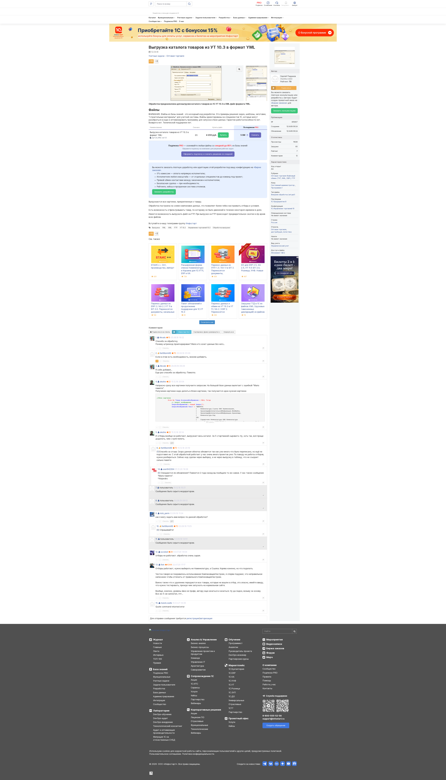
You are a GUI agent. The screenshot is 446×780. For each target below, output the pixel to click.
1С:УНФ (232, 681)
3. (156, 366)
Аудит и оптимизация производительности (164, 731)
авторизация (206, 618)
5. (156, 432)
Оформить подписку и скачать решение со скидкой (207, 154)
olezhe (163, 381)
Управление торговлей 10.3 (199, 228)
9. (156, 513)
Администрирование (163, 696)
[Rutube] (294, 764)
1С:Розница (234, 688)
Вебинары (196, 703)
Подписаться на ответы (161, 332)
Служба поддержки (276, 696)
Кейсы (194, 695)
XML (170, 228)
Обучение (234, 639)
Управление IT (198, 662)
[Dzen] (282, 764)
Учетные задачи (161, 681)
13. (157, 565)
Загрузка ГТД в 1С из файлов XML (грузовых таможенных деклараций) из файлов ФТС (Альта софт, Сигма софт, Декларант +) (253, 311)
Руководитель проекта (240, 651)
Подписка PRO (160, 673)
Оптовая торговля (278, 176)
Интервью (158, 655)
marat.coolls (166, 603)
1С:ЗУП (232, 692)
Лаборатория (161, 710)
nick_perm (164, 513)
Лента (156, 651)
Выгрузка (156, 228)
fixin (162, 565)
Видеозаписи (274, 644)
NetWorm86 (165, 353)
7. (156, 488)
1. (156, 337)
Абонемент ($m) (278, 253)
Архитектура (197, 666)
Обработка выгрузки (221, 228)
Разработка (159, 688)
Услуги (194, 691)
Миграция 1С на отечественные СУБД (164, 738)
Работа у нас (269, 684)
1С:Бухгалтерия (236, 669)
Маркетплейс (237, 665)
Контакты (267, 688)
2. (156, 353)
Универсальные (236, 700)
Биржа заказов (275, 648)
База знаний (160, 669)
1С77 (231, 708)
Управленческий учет (280, 246)
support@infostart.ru (273, 719)
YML (164, 228)
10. (158, 526)
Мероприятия (274, 639)
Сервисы (195, 687)
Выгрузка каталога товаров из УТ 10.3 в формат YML (202, 47)
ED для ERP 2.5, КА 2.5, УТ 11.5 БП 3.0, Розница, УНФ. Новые (252, 268)
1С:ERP (232, 673)
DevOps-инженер (237, 655)
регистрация (193, 618)
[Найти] (294, 631)
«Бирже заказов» (279, 103)
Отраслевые (197, 721)
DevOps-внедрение (163, 722)
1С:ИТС (194, 684)
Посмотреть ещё (207, 322)
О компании (269, 665)
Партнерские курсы (239, 659)
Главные (157, 647)
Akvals (162, 337)
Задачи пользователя (164, 684)
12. (157, 552)
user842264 (168, 469)
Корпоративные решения (206, 709)
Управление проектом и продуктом (203, 652)
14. (159, 469)
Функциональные (161, 677)
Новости (157, 643)
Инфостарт (191, 223)
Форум (270, 652)
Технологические (199, 729)
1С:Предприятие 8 (278, 201)
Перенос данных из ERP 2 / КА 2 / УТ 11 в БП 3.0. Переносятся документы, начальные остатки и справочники (162, 309)
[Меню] (151, 3)
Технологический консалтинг (167, 726)
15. (157, 603)
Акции (194, 680)
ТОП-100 (157, 659)
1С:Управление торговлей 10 (282, 208)
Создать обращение (275, 725)
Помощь (266, 680)
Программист (277, 188)
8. (156, 500)
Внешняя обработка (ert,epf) (283, 194)
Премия (157, 663)
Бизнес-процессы (200, 647)
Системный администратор (283, 185)
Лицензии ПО (197, 717)
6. (157, 448)
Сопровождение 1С (202, 676)
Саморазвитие (198, 670)
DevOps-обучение (162, 714)
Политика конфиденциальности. (198, 754)
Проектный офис (239, 718)
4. (156, 381)
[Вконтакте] (270, 764)
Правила (266, 676)
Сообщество (159, 704)
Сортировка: (206, 332)
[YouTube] (288, 764)
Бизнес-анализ (198, 643)
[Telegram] (264, 764)
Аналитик (233, 647)
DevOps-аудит (160, 718)
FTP (175, 228)
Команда (195, 658)
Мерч (269, 657)
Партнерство (197, 699)
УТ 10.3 (183, 228)
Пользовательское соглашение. (165, 754)
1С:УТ (231, 684)
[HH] (276, 764)
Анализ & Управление (204, 639)
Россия (274, 222)
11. (157, 539)
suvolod (164, 552)
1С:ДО (232, 696)
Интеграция (159, 700)
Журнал (158, 639)
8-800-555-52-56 (272, 715)
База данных (159, 692)
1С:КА (231, 677)
